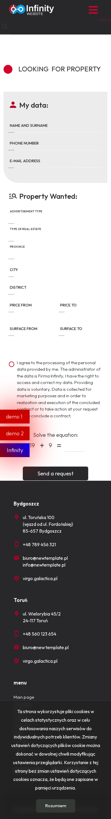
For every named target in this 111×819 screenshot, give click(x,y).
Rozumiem (55, 805)
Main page (24, 697)
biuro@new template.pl (46, 647)
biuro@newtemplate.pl (45, 558)
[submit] (55, 473)
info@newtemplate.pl (44, 565)
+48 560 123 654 (39, 634)
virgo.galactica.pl (40, 578)
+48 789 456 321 (39, 544)
